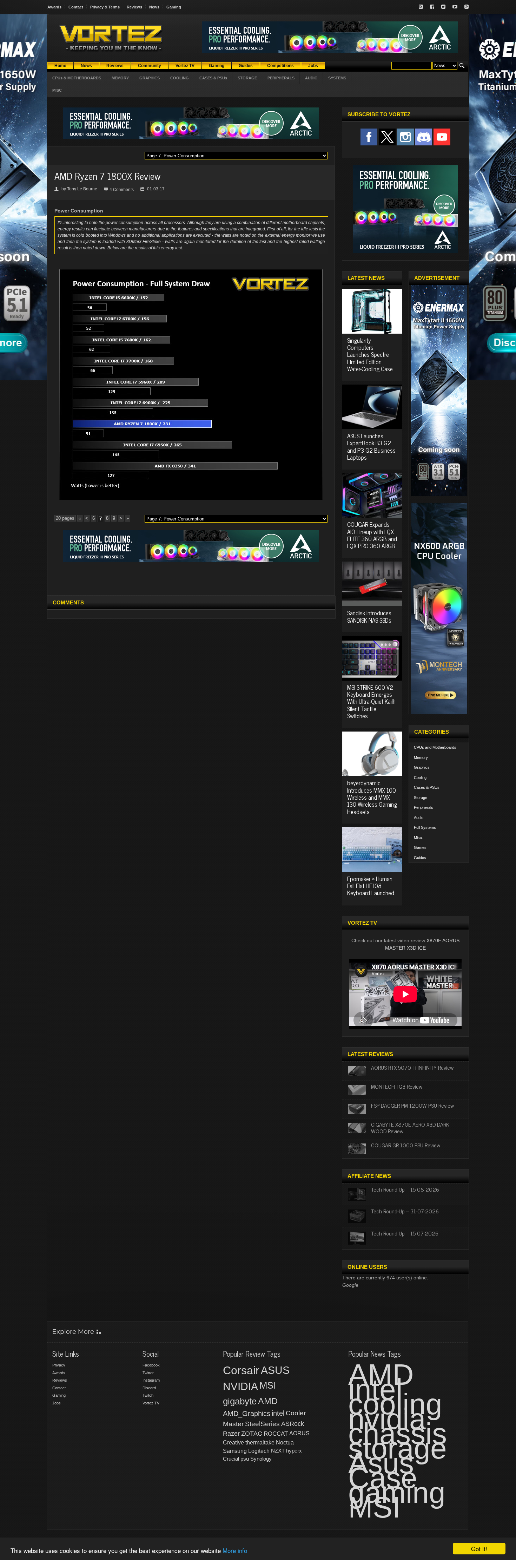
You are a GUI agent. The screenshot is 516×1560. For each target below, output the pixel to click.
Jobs (56, 1403)
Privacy (58, 1365)
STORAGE (247, 78)
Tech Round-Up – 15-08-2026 (405, 1189)
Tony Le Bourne (82, 188)
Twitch (148, 1395)
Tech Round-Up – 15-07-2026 (404, 1233)
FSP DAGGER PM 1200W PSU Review (412, 1105)
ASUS (275, 1370)
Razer (231, 1433)
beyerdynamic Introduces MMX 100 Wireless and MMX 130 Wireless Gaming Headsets (372, 797)
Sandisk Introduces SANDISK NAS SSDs (369, 616)
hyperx (294, 1451)
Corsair (241, 1370)
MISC (57, 90)
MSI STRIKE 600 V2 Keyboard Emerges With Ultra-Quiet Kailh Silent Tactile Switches (371, 701)
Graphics (422, 767)
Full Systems (425, 827)
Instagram (151, 1380)
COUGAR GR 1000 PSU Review (405, 1144)
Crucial (231, 1459)
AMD (268, 1401)
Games (420, 847)
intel (278, 1413)
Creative (233, 1443)
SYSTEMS (337, 78)
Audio (418, 817)
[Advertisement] (191, 578)
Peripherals (423, 807)
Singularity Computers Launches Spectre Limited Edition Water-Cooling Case (370, 354)
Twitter (148, 1373)
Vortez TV (151, 1403)
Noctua (285, 1443)
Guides (420, 858)
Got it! (479, 1548)
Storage (420, 797)
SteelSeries (262, 1424)
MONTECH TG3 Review (396, 1086)
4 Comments (122, 189)
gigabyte (240, 1401)
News (154, 7)
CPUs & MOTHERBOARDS (76, 78)
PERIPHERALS (281, 78)
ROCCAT (276, 1433)
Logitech (259, 1451)
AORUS (299, 1433)
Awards (54, 7)
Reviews (134, 7)
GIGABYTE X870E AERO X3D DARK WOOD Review (410, 1127)
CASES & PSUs (213, 78)
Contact (75, 7)
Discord (149, 1388)
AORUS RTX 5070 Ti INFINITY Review (412, 1067)
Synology (261, 1459)
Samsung (235, 1451)
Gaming (173, 7)
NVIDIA (240, 1386)
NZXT (278, 1451)
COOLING (179, 78)
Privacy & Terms (105, 7)
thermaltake (259, 1443)
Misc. (418, 837)
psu (244, 1459)
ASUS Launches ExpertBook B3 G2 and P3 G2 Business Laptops (371, 446)
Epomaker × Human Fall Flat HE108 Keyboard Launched (370, 886)
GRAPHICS (149, 78)
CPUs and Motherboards (435, 747)
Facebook (151, 1365)
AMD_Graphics (246, 1413)
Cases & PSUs (426, 787)
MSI (267, 1385)
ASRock (292, 1423)
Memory (421, 757)
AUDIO (311, 78)
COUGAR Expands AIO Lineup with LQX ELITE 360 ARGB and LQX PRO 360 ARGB (372, 535)
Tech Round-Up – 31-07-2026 (405, 1210)
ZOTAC (251, 1433)
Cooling (420, 777)
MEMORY (120, 78)
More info (235, 1550)
